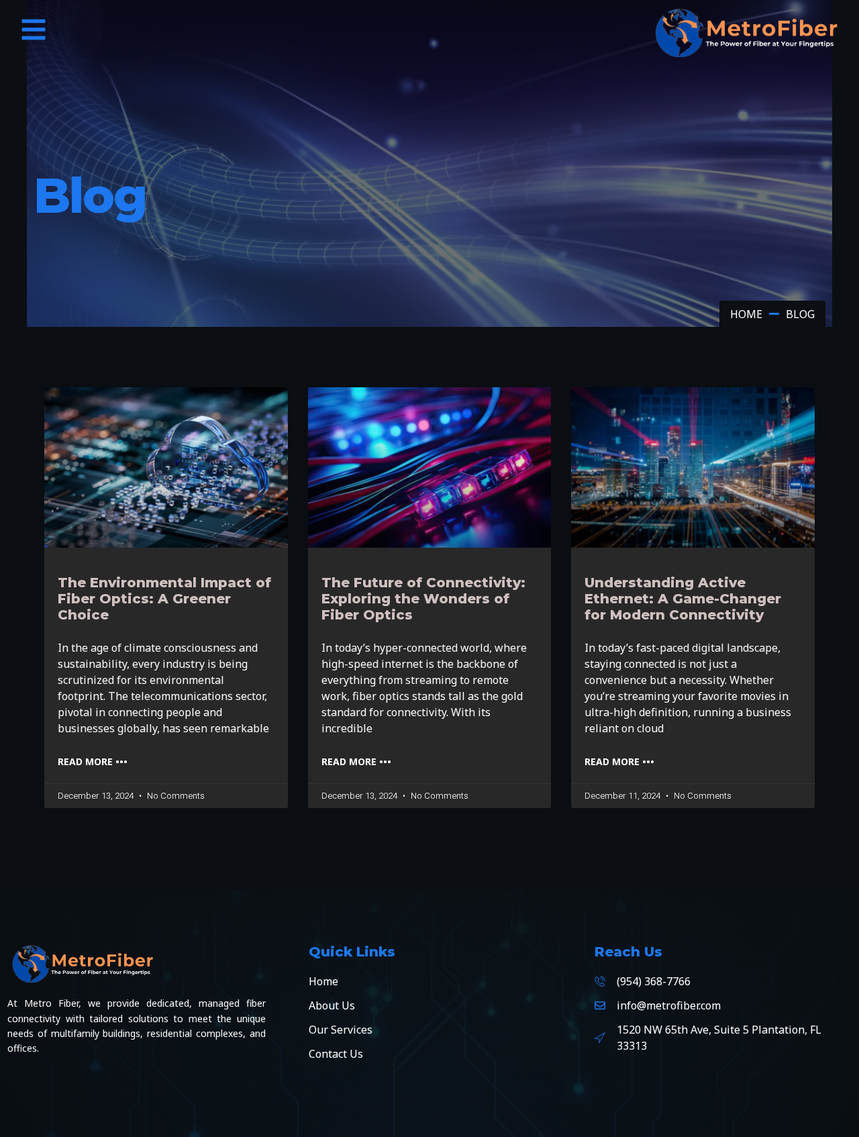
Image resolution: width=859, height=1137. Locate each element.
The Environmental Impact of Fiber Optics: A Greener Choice (164, 599)
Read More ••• (93, 761)
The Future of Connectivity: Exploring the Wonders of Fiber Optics (423, 599)
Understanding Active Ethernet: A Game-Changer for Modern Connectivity (683, 599)
